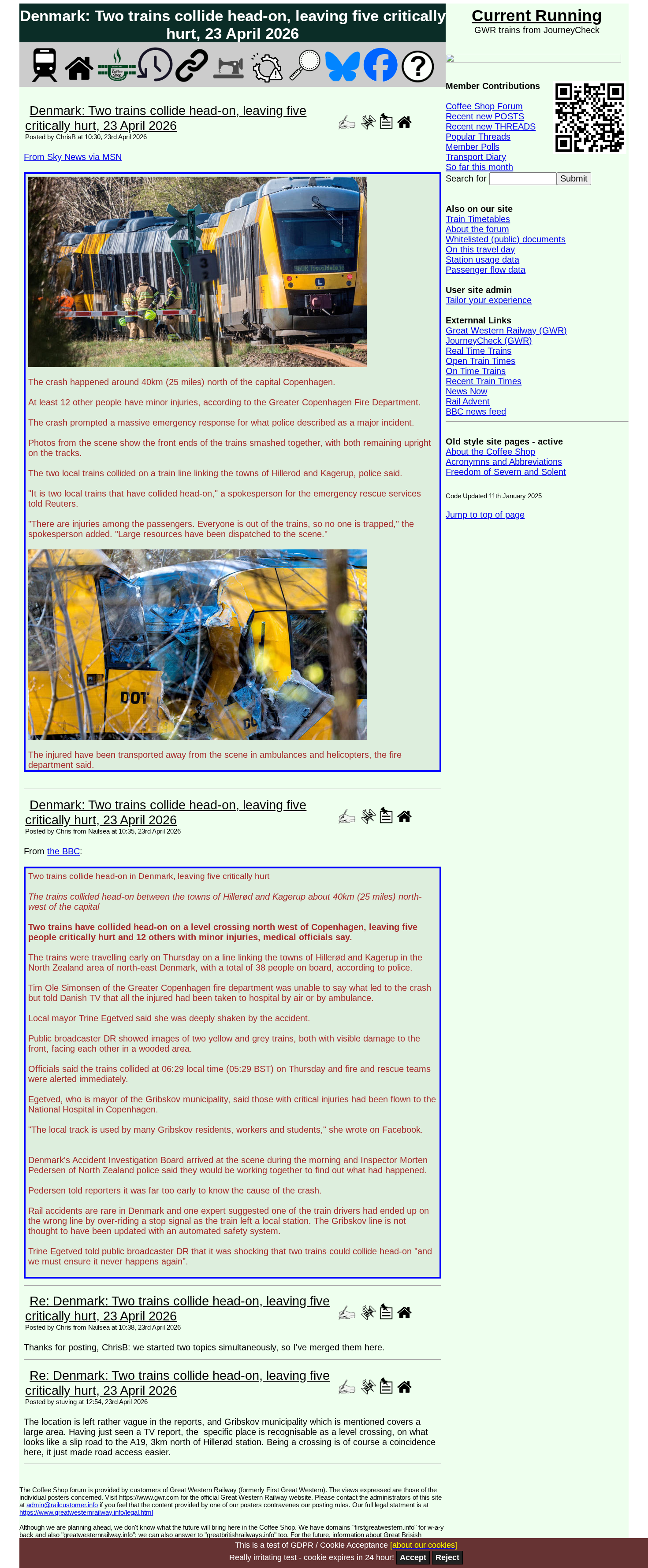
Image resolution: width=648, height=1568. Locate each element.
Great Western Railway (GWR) (506, 330)
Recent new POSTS (485, 116)
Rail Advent (468, 401)
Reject (447, 1557)
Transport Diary (476, 157)
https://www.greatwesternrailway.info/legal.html (86, 1512)
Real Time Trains (478, 351)
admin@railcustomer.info (62, 1505)
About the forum (477, 229)
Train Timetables (478, 219)
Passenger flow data (485, 269)
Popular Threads (478, 136)
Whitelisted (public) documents (506, 239)
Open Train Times (480, 361)
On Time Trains (476, 371)
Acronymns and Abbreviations (504, 462)
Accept (413, 1557)
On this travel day (480, 249)
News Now (466, 391)
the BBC (63, 851)
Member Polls (472, 147)
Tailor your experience (489, 300)
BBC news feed (476, 411)
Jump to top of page (485, 514)
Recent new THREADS (491, 126)
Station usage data (482, 259)
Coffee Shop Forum (484, 106)
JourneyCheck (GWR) (489, 340)
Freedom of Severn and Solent (506, 472)
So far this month (479, 167)
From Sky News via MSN (73, 157)
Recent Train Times (483, 381)
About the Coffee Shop (490, 451)
